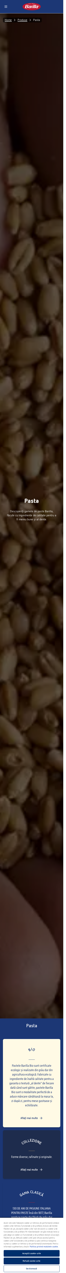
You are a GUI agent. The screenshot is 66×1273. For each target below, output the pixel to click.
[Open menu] (6, 7)
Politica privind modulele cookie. (44, 1246)
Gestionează (31, 1268)
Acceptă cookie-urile (31, 1253)
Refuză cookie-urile (31, 1261)
